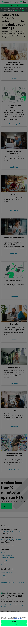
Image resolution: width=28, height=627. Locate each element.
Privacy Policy (17, 618)
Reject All (14, 621)
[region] (14, 619)
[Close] (26, 613)
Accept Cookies (14, 625)
